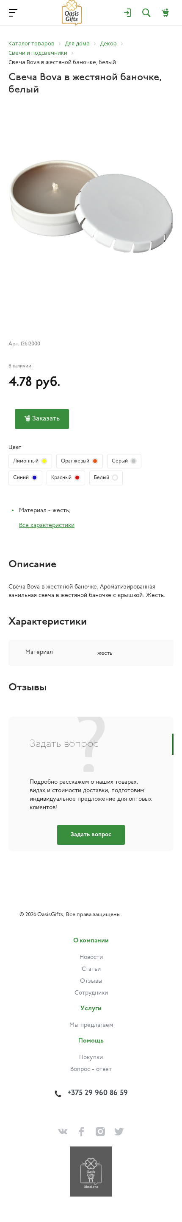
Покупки (91, 1057)
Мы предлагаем (91, 1025)
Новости (91, 957)
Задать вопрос (91, 835)
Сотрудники (91, 993)
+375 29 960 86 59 (97, 1093)
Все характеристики (46, 525)
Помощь (91, 1041)
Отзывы (91, 981)
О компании (91, 941)
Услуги (91, 1009)
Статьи (91, 969)
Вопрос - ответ (91, 1069)
